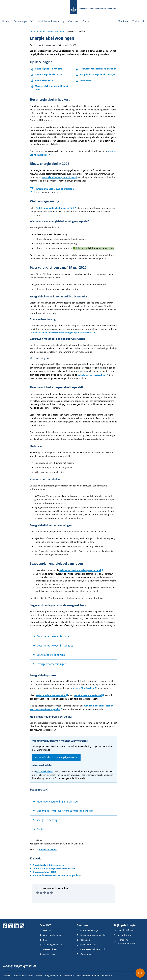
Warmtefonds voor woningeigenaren (55, 757)
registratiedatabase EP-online (51, 695)
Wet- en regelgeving (45, 80)
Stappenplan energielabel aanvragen (98, 74)
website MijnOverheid (83, 688)
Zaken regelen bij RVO (53, 944)
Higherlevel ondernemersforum (127, 941)
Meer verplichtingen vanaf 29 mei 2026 (51, 88)
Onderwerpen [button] (20, 21)
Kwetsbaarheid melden (88, 975)
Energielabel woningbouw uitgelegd (59, 177)
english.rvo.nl (49, 954)
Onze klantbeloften (52, 935)
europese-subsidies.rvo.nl (92, 949)
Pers (45, 939)
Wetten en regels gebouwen (52, 31)
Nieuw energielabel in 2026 (48, 74)
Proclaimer (69, 975)
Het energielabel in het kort (48, 68)
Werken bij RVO (50, 949)
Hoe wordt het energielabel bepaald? (98, 68)
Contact (86, 21)
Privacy (39, 975)
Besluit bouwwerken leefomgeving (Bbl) (55, 208)
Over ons (73, 21)
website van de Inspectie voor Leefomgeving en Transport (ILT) (63, 332)
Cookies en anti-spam (22, 975)
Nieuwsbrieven (124, 935)
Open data (85, 939)
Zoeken (136, 21)
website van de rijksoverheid (92, 375)
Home (5, 21)
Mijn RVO (123, 21)
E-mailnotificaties (126, 930)
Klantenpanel (86, 954)
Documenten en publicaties (93, 935)
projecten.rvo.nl (88, 944)
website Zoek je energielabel (88, 695)
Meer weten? (86, 80)
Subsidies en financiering (50, 21)
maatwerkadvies (44, 771)
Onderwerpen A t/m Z (90, 930)
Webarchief (106, 975)
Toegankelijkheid (53, 975)
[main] (73, 472)
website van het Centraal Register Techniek (80, 570)
